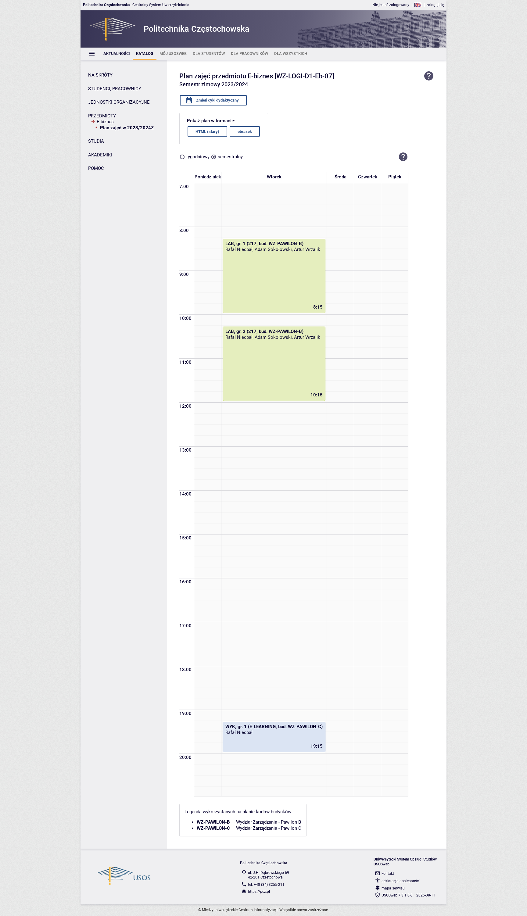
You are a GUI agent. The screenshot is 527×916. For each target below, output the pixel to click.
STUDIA (96, 141)
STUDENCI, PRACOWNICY (114, 88)
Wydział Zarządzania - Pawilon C (268, 828)
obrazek (245, 131)
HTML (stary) (207, 131)
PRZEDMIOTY (102, 116)
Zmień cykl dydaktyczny (217, 100)
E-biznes (105, 121)
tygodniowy (198, 156)
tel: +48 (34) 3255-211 (266, 884)
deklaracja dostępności (401, 881)
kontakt (388, 873)
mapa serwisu (393, 888)
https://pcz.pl (259, 891)
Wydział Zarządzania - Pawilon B (268, 822)
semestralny (230, 156)
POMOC (96, 168)
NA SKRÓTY (100, 75)
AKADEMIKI (100, 155)
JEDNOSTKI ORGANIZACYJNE (119, 102)
